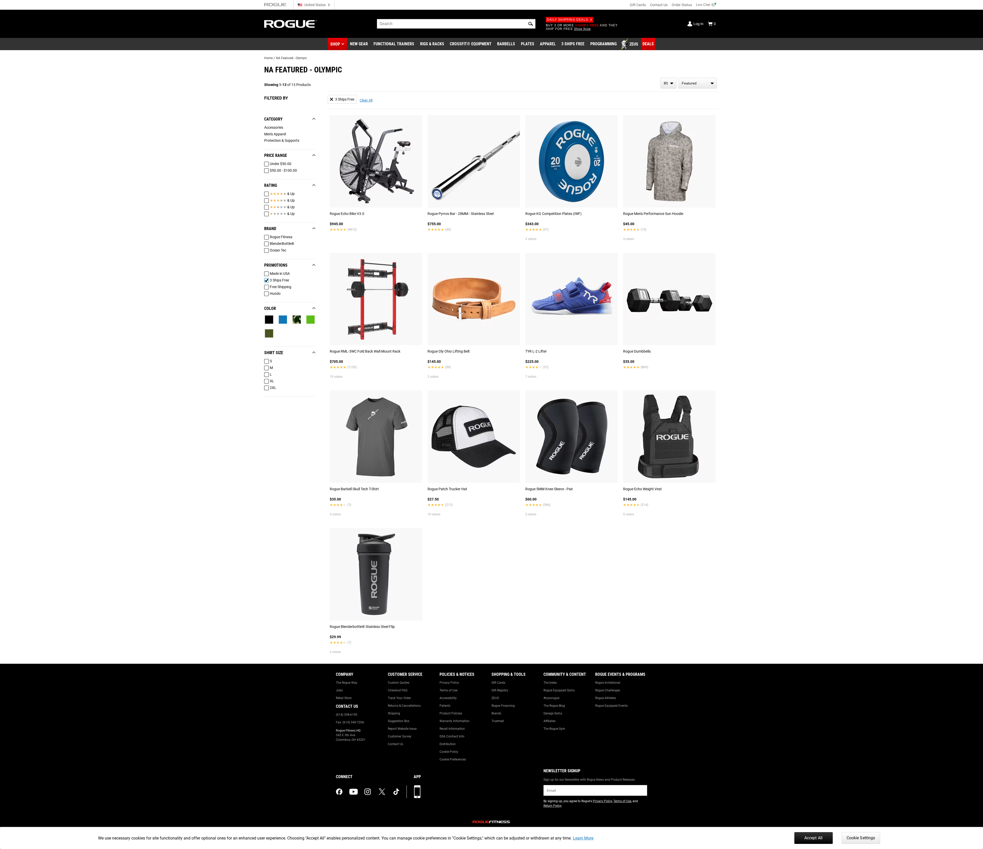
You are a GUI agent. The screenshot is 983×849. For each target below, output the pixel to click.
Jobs (339, 690)
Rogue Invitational (607, 682)
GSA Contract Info (452, 736)
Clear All (366, 100)
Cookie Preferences (453, 759)
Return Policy (552, 806)
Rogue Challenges (607, 690)
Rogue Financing (503, 706)
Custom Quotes (398, 682)
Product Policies (451, 713)
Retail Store (343, 698)
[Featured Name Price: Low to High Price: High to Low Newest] (697, 83)
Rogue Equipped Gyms (559, 690)
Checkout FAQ (397, 690)
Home (268, 58)
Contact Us (659, 5)
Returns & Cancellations (404, 706)
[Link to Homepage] (290, 23)
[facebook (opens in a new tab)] (339, 791)
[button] (531, 24)
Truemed (498, 721)
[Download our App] (417, 791)
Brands (496, 713)
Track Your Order (399, 698)
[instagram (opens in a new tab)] (367, 791)
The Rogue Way (346, 682)
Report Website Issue (402, 729)
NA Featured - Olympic (291, 58)
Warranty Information (454, 721)
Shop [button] (335, 44)
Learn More (583, 838)
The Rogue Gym (554, 729)
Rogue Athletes (605, 698)
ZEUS (495, 698)
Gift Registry (500, 690)
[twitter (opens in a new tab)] (382, 791)
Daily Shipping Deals (567, 19)
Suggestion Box (398, 721)
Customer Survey (399, 736)
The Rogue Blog (554, 706)
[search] (456, 24)
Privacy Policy (449, 682)
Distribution (448, 744)
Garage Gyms (552, 713)
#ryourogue (551, 698)
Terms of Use (448, 690)
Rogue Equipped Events (611, 706)
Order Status (682, 5)
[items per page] (668, 83)
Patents (445, 706)
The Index (550, 682)
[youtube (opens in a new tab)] (353, 791)
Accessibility (448, 698)
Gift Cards (638, 5)
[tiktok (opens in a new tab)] (396, 791)
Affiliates (549, 721)
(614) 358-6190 (346, 714)
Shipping (394, 713)
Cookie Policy (449, 752)
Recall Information (452, 729)
